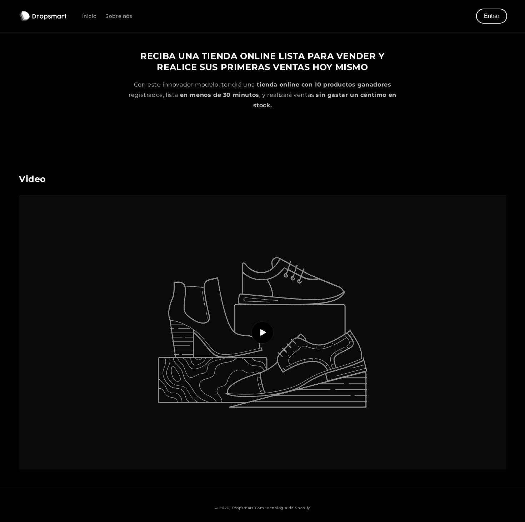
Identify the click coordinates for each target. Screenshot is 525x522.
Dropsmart (243, 508)
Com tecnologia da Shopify (282, 508)
